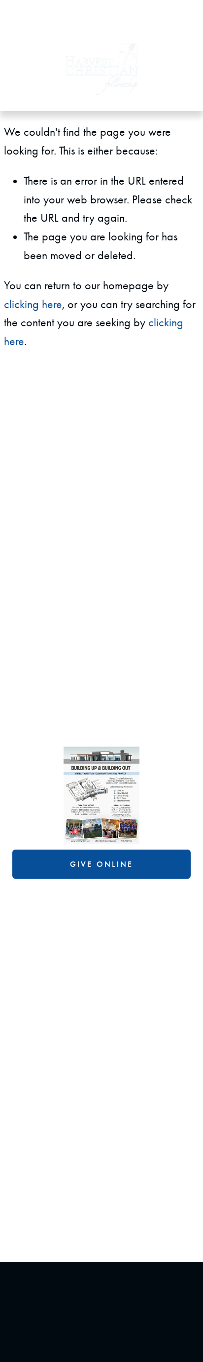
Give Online (101, 864)
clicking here (33, 304)
